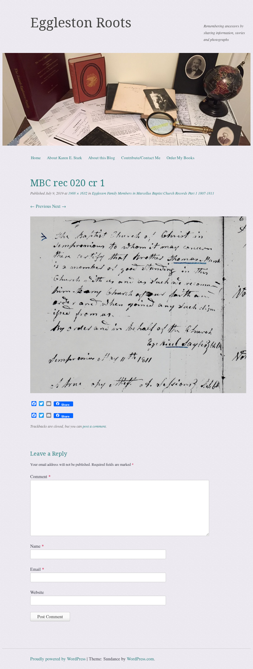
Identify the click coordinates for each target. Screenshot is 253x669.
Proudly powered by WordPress (57, 659)
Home (36, 157)
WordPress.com (140, 659)
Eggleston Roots (80, 23)
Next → (59, 206)
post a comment (94, 426)
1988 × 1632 (77, 193)
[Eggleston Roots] (126, 99)
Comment (40, 476)
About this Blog (101, 157)
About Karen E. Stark (64, 157)
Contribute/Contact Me (140, 157)
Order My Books (180, 157)
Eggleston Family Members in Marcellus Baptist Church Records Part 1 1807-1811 (153, 193)
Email (37, 569)
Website (37, 592)
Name (37, 546)
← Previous (40, 206)
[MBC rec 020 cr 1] (138, 391)
